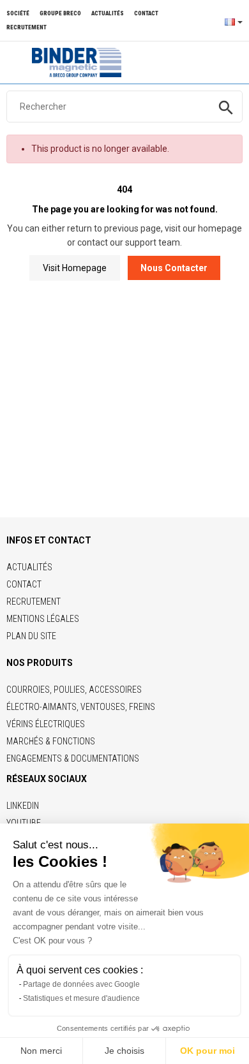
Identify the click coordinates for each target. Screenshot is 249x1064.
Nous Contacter (173, 268)
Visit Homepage (75, 268)
